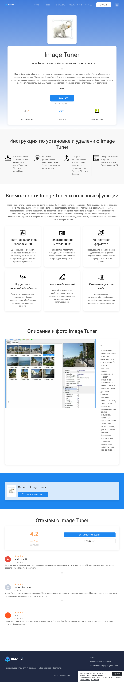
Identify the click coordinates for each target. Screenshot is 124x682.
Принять (117, 674)
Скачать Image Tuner (35, 494)
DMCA (93, 657)
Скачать (103, 5)
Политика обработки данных (99, 677)
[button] (117, 5)
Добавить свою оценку (90, 535)
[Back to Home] (9, 5)
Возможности (75, 5)
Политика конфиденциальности (104, 666)
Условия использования (101, 661)
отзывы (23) (89, 541)
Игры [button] (47, 5)
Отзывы (89, 5)
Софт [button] (36, 5)
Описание (60, 5)
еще (62, 89)
